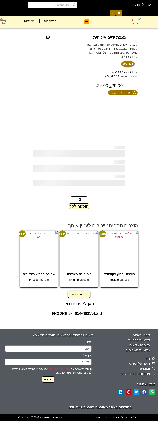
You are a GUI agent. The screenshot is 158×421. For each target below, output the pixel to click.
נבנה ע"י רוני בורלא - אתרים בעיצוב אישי (118, 417)
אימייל (87, 355)
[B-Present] (48, 37)
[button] (86, 21)
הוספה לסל (79, 206)
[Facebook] (119, 13)
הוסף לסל (79, 285)
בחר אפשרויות (119, 285)
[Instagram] (113, 13)
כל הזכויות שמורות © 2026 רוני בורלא (39, 417)
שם (89, 342)
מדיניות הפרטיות (60, 369)
